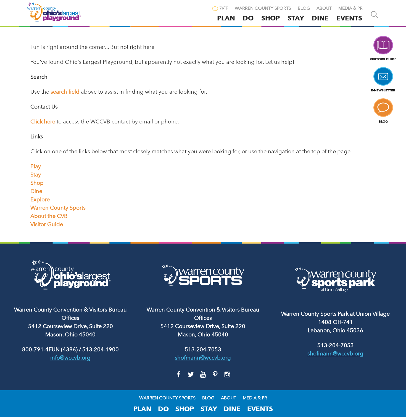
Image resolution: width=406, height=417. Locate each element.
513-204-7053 (203, 349)
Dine (320, 18)
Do (248, 18)
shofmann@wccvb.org (203, 357)
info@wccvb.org (70, 357)
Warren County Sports (263, 8)
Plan (226, 18)
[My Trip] (203, 9)
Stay (296, 18)
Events (349, 18)
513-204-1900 (100, 349)
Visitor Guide (46, 224)
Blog (304, 8)
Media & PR (350, 8)
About (324, 8)
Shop (270, 18)
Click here (42, 121)
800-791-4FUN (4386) (50, 349)
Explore (40, 199)
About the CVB (49, 216)
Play (35, 166)
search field (65, 91)
